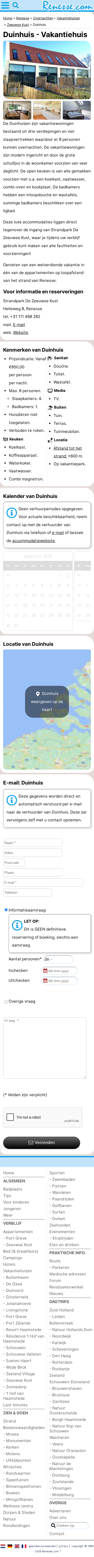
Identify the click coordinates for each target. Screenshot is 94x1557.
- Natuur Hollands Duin (70, 1329)
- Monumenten (17, 1440)
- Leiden (57, 1316)
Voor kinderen (16, 1202)
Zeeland (56, 1375)
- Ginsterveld (15, 1296)
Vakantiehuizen (17, 1270)
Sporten (57, 1172)
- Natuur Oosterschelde (63, 1410)
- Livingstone (15, 1310)
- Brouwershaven (65, 1388)
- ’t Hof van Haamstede (14, 1396)
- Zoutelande (61, 1481)
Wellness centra (18, 1505)
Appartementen (18, 1231)
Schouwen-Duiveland (69, 1381)
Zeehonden (59, 1225)
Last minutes (15, 1404)
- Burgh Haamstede (67, 1419)
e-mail (58, 532)
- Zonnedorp (14, 1386)
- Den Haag (60, 1355)
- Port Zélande (17, 1323)
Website (20, 332)
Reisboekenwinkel (66, 1287)
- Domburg (59, 1475)
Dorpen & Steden (19, 1512)
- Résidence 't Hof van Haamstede (23, 1339)
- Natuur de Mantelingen (61, 1466)
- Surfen (57, 1212)
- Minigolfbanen (18, 1499)
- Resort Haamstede (22, 1329)
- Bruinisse (59, 1394)
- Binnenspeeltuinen (22, 1486)
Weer (8, 1215)
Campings (12, 1257)
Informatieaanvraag (27, 910)
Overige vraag (22, 1001)
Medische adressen (67, 1273)
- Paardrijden (61, 1198)
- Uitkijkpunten (17, 1460)
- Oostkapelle (62, 1457)
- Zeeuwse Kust (17, 1244)
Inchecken (19, 970)
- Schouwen (14, 1347)
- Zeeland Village (19, 1373)
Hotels (9, 1264)
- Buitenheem (16, 1277)
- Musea (11, 1434)
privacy (63, 1546)
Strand (9, 1421)
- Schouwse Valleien (22, 1354)
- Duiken (57, 1218)
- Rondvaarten (17, 1473)
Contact (56, 1533)
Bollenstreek (61, 1323)
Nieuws (56, 1293)
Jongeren (12, 1208)
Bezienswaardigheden (24, 1427)
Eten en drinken (64, 1244)
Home (8, 1172)
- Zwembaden (62, 1179)
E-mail (19, 324)
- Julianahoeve (17, 1303)
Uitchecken (20, 980)
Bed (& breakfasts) (20, 1251)
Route (55, 1260)
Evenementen (62, 1231)
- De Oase (12, 1283)
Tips (7, 1195)
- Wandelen (60, 1192)
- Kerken (11, 1447)
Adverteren (60, 1510)
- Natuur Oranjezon (67, 1450)
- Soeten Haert (17, 1360)
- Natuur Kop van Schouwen (65, 1428)
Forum (55, 1280)
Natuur (9, 1519)
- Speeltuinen (16, 1479)
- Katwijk (57, 1342)
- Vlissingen (60, 1488)
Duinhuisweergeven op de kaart (47, 701)
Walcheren (59, 1437)
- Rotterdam (60, 1362)
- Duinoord (13, 1290)
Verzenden (45, 1142)
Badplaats (12, 1189)
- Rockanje (59, 1368)
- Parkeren (59, 1267)
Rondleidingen (16, 1525)
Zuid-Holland (61, 1310)
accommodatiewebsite (33, 540)
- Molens (11, 1453)
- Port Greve (15, 1238)
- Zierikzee (59, 1401)
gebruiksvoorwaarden (42, 1546)
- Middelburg (61, 1494)
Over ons (57, 1517)
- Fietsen (57, 1185)
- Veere (56, 1444)
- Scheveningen (64, 1349)
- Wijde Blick (14, 1367)
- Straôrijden (61, 1238)
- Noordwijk (60, 1336)
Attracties (12, 1466)
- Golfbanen (60, 1205)
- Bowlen (11, 1492)
